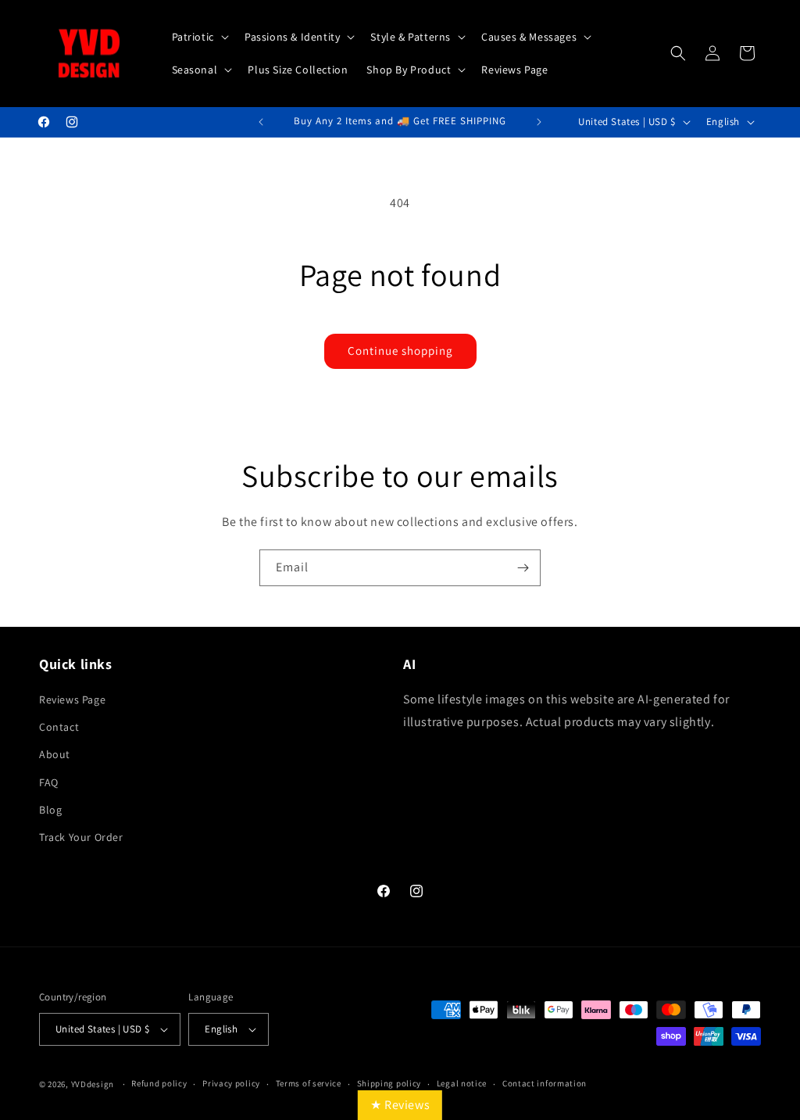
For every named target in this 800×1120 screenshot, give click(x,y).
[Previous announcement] (261, 122)
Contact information (544, 1083)
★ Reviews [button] (400, 1105)
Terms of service (308, 1083)
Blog (50, 810)
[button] (198, 36)
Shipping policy (389, 1083)
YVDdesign (92, 1084)
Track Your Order (81, 837)
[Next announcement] (539, 122)
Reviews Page (72, 699)
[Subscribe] (522, 567)
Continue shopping (400, 350)
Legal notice (462, 1083)
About (54, 754)
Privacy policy (231, 1083)
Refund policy (159, 1083)
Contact (59, 727)
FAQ (49, 782)
